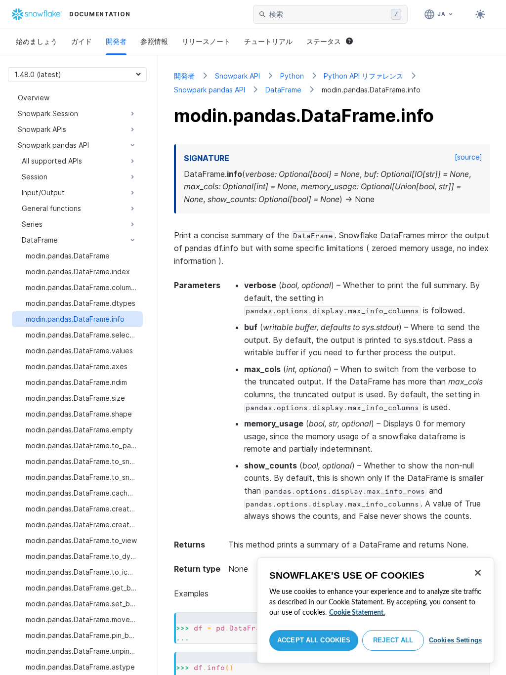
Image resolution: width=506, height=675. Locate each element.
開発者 (116, 41)
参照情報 (154, 41)
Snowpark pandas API (209, 89)
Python (292, 76)
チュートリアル (268, 41)
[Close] (478, 573)
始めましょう (36, 41)
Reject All (393, 640)
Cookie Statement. (357, 612)
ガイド (81, 41)
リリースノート (206, 41)
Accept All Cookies (313, 640)
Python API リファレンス (363, 76)
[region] (375, 610)
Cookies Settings (455, 640)
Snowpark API (237, 76)
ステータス (323, 41)
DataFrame (283, 89)
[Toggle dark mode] (480, 14)
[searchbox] (328, 14)
